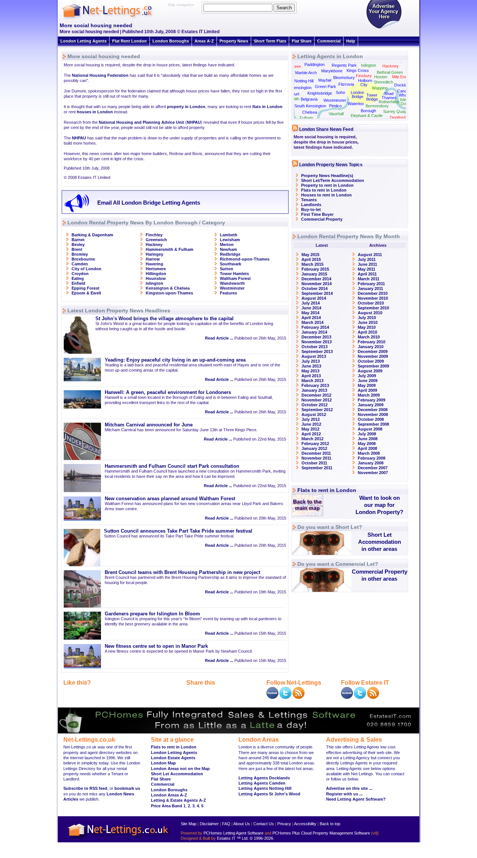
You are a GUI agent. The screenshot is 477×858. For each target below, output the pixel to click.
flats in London (267, 106)
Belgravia (309, 99)
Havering (154, 264)
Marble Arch (306, 72)
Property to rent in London (327, 185)
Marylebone (331, 71)
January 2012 (314, 448)
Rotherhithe (389, 102)
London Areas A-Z (169, 795)
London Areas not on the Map (180, 768)
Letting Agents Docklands (264, 778)
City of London (86, 268)
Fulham (306, 118)
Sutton (226, 268)
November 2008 (373, 414)
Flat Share (302, 41)
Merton (227, 244)
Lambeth (228, 235)
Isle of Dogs (405, 101)
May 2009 (367, 385)
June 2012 (311, 424)
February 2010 (371, 342)
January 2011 (370, 288)
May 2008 (367, 443)
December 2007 (373, 468)
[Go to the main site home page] (114, 18)
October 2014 (314, 288)
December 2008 (373, 409)
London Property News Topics (331, 164)
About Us (241, 823)
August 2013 (313, 356)
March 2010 (369, 337)
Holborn (365, 80)
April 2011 (367, 274)
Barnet (78, 239)
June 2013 (311, 366)
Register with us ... (344, 794)
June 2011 (367, 264)
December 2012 (316, 395)
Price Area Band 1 (168, 806)
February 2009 (371, 400)
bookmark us (127, 788)
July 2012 (310, 419)
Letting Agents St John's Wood (269, 794)
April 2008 (367, 448)
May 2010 (367, 327)
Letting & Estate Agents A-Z (178, 800)
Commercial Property (321, 219)
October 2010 (371, 303)
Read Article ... (219, 338)
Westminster (232, 288)
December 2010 (373, 293)
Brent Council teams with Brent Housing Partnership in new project (182, 572)
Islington (154, 283)
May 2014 (310, 312)
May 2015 (310, 254)
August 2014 (313, 298)
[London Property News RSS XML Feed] (298, 697)
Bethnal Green (390, 72)
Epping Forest (85, 288)
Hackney (154, 244)
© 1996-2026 (261, 838)
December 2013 (316, 337)
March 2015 (312, 264)
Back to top (330, 823)
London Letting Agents (83, 41)
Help (350, 41)
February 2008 (371, 458)
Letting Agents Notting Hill (264, 788)
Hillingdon (156, 273)
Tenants (309, 200)
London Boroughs (170, 41)
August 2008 (370, 429)
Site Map (188, 823)
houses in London (95, 112)
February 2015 (315, 269)
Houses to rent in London (326, 195)
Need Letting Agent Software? (356, 799)
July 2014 (310, 303)
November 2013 (316, 342)
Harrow (153, 259)
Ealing (78, 278)
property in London (186, 106)
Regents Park (344, 65)
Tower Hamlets (234, 273)
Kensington (301, 87)
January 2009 (370, 405)
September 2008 (373, 424)
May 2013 (310, 371)
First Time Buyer (317, 214)
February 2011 (371, 283)
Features (228, 293)
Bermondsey (377, 106)
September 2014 (317, 293)
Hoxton (380, 77)
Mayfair (325, 80)
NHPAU (194, 122)
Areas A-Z (204, 41)
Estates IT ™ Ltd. (233, 838)
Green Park (325, 86)
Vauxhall (336, 113)
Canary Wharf (404, 93)
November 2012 (316, 400)
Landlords (311, 204)
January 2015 (314, 274)
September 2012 (317, 409)
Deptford (397, 117)
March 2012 (312, 438)
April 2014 (311, 317)
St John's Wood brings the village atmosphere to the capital (164, 318)
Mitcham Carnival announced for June (149, 425)
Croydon (80, 273)
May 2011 (366, 269)
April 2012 (311, 434)
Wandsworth (232, 283)
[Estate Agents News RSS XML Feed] (373, 697)
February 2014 (315, 327)
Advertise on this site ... (349, 788)
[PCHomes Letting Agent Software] (238, 732)
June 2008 (368, 438)
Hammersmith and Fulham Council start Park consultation (172, 466)
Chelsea (309, 112)
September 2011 (316, 468)
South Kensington (310, 106)
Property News (233, 41)
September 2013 (317, 351)
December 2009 (373, 351)
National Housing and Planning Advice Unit (141, 122)
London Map (163, 763)
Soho (340, 92)
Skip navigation (181, 5)
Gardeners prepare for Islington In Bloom (152, 613)
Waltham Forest (235, 278)
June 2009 (368, 380)
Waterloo (356, 103)
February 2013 (315, 385)
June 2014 (311, 308)
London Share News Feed (326, 129)
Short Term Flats (270, 41)
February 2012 (315, 443)
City (363, 84)
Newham (228, 249)
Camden (80, 264)
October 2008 (371, 419)
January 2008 (370, 463)
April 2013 (311, 375)
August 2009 (370, 371)
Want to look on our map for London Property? (379, 505)
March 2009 (369, 395)
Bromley (80, 254)
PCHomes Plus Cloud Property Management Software (321, 833)
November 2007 (373, 472)
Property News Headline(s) (327, 175)
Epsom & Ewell (86, 293)
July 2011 (367, 259)
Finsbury (364, 75)
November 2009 (373, 356)
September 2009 (373, 366)
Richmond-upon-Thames (244, 259)
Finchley (154, 235)
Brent (77, 249)
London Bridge (357, 94)
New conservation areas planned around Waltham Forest (170, 498)
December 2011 (316, 453)
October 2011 (314, 463)
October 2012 (314, 405)
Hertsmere (156, 268)
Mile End (399, 77)
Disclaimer (209, 823)
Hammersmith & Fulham (169, 249)
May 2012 (310, 429)
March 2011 (368, 279)
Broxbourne (83, 259)
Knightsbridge (319, 93)
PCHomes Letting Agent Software (233, 833)
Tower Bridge (372, 97)
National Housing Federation (100, 75)
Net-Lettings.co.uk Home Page (119, 839)
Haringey (154, 254)
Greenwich (156, 239)
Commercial (329, 41)
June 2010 (368, 322)
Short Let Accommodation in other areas (379, 541)
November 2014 (316, 283)
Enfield (78, 283)
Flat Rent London (129, 41)
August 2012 (313, 414)
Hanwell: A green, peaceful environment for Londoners (168, 392)
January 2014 (314, 332)
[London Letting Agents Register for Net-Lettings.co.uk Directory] (383, 28)
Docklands (404, 85)
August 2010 (370, 312)
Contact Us (263, 823)
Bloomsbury (344, 77)
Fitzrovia (346, 84)
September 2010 (373, 308)
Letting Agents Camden (261, 783)
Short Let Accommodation (177, 774)
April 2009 (367, 390)
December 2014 (316, 279)
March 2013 (312, 380)
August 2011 (370, 254)
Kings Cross (358, 70)
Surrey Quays (396, 111)
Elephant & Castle (367, 115)
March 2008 (369, 453)
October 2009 (371, 361)
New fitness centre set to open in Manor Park (156, 646)
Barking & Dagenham (92, 235)
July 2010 (367, 317)
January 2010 (370, 346)
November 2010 (373, 298)
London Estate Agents (173, 758)
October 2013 (314, 346)
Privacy (284, 823)
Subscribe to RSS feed (85, 788)
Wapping (380, 88)
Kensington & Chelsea (168, 288)
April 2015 (311, 259)
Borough (368, 110)
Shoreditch (383, 82)
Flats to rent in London (324, 190)
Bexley (78, 244)
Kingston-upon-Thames (169, 293)
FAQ (226, 823)
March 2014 (312, 322)
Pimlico (335, 106)
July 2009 (367, 375)
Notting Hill (303, 81)
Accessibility (305, 823)
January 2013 (314, 390)
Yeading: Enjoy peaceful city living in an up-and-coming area (175, 360)
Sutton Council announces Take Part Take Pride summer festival (178, 531)
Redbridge (230, 254)
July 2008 (367, 434)
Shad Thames (389, 95)
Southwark (230, 264)
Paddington (314, 64)
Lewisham (230, 239)
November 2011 (316, 458)
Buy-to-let (311, 209)
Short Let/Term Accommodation (332, 180)
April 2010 (367, 332)
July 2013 (310, 361)
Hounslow (156, 278)
